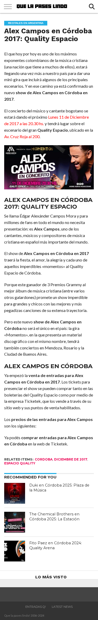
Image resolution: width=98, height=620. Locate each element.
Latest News (62, 607)
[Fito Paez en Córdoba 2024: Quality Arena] (14, 551)
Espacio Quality (19, 463)
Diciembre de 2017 (70, 459)
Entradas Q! (35, 607)
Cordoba (44, 459)
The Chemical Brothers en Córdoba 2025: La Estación (54, 516)
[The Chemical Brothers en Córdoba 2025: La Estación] (14, 522)
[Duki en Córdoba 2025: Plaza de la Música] (14, 493)
